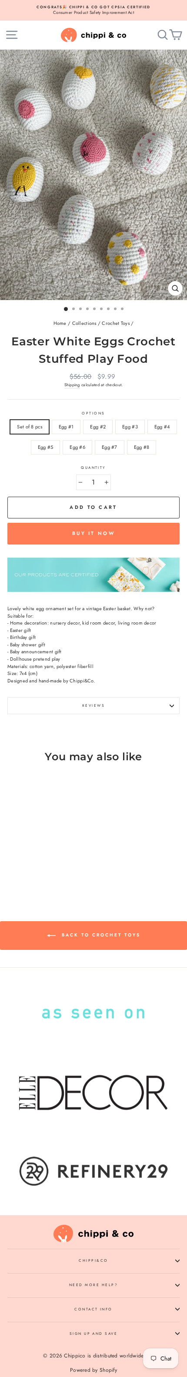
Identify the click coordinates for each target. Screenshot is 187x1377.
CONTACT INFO (93, 1309)
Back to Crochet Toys (99, 935)
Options (93, 413)
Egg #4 (162, 426)
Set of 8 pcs (29, 426)
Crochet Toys (115, 323)
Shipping (72, 385)
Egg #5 (45, 447)
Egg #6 (77, 447)
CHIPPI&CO (93, 1260)
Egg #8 (142, 447)
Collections (84, 323)
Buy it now (93, 533)
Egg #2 (98, 426)
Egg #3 (130, 426)
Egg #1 (66, 426)
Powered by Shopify (93, 1370)
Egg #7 (109, 447)
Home (60, 323)
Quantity (93, 467)
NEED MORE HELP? (93, 1284)
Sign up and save (94, 1333)
